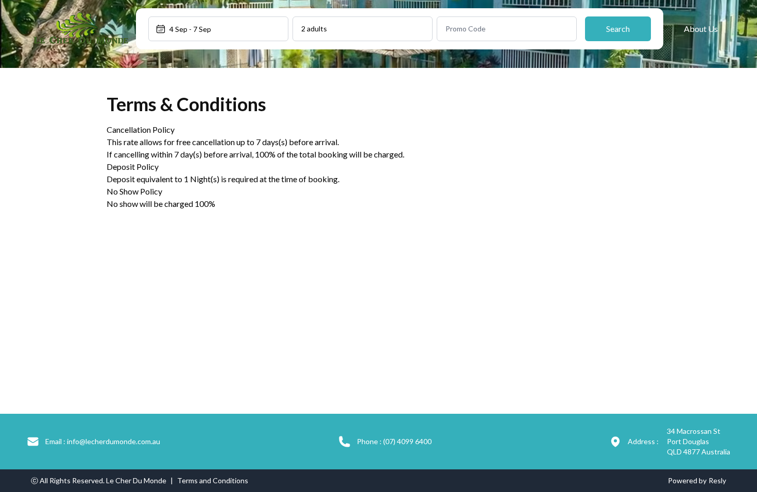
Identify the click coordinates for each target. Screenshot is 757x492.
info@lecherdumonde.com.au (102, 441)
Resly (717, 480)
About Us (701, 28)
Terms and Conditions (212, 480)
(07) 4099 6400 (394, 441)
